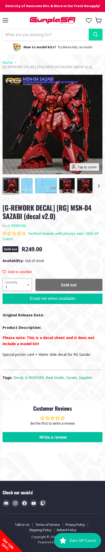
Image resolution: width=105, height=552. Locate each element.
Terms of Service (47, 524)
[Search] (95, 34)
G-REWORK (16, 225)
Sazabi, (72, 377)
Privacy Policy (75, 524)
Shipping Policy (40, 530)
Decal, (19, 377)
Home (8, 62)
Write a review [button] (52, 437)
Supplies (85, 377)
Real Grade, (56, 377)
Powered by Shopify (52, 542)
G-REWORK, (35, 377)
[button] (15, 233)
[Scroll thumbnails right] (98, 186)
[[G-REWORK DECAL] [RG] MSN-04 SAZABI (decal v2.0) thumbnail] (11, 186)
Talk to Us (22, 524)
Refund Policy (66, 530)
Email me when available (52, 298)
